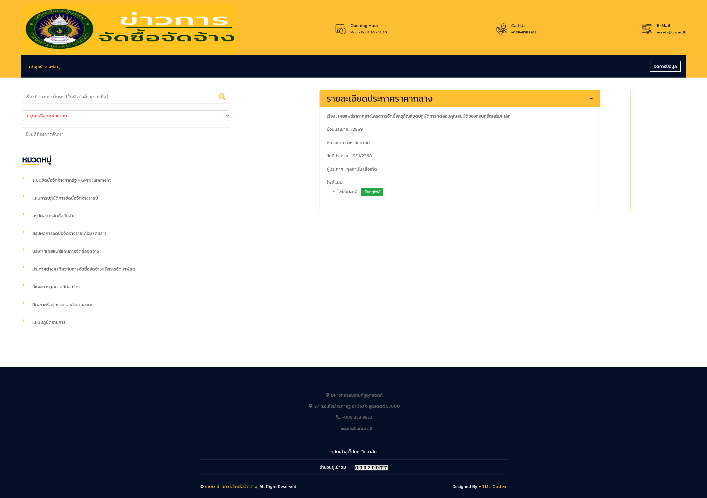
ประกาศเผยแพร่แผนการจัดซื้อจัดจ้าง (65, 251)
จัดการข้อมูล (665, 66)
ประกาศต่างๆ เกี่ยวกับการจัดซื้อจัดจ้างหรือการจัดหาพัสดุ (83, 269)
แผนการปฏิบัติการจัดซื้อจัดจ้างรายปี (65, 198)
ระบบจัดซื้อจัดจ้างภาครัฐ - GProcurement (71, 180)
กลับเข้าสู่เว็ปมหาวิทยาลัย (354, 451)
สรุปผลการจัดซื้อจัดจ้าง (53, 215)
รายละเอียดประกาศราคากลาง (380, 98)
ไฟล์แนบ (334, 182)
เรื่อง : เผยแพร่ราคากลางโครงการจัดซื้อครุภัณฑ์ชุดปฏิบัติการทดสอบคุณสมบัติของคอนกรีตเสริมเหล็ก (419, 116)
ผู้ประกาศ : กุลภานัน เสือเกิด (352, 169)
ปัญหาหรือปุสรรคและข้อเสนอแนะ (62, 304)
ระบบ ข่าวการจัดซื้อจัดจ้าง (231, 486)
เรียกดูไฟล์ (372, 192)
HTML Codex (493, 486)
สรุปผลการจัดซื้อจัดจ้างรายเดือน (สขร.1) (69, 233)
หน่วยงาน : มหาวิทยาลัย (348, 142)
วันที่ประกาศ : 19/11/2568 (349, 155)
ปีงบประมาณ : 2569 (345, 129)
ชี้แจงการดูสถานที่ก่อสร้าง (56, 286)
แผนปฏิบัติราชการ (48, 322)
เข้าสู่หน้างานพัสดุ (44, 66)
